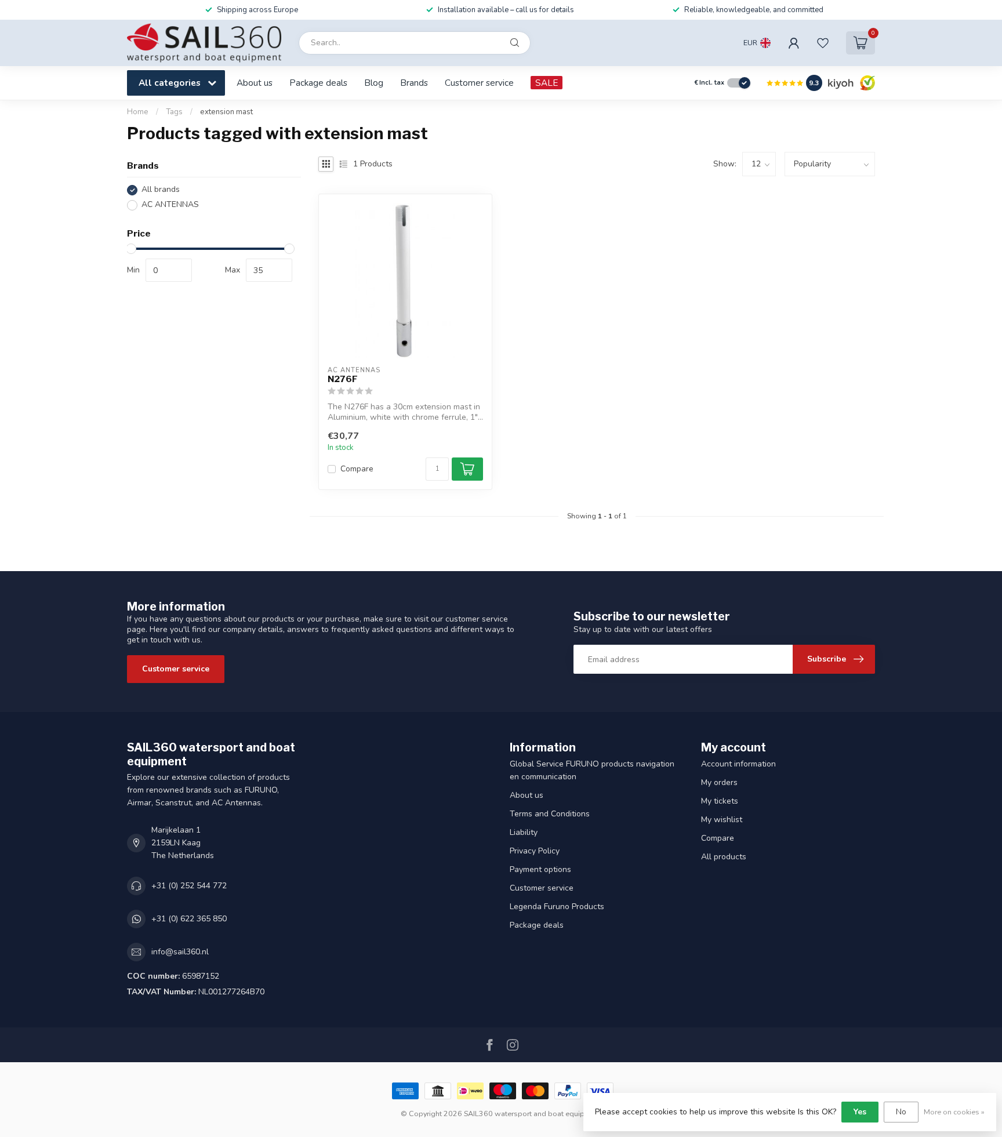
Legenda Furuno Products (557, 906)
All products (723, 856)
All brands (160, 190)
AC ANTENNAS (170, 205)
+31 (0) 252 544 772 (189, 885)
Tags (174, 112)
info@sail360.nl (180, 951)
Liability (524, 832)
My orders (719, 782)
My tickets (719, 801)
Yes (860, 1111)
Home (137, 112)
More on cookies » (954, 1112)
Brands (414, 83)
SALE (546, 83)
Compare (356, 468)
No (901, 1111)
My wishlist (721, 819)
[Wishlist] (823, 43)
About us (255, 83)
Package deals (318, 83)
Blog (373, 83)
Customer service (479, 83)
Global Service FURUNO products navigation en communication (592, 770)
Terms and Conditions (550, 813)
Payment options (540, 869)
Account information (738, 763)
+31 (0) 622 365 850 (189, 918)
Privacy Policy (535, 850)
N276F (343, 379)
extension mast (226, 112)
